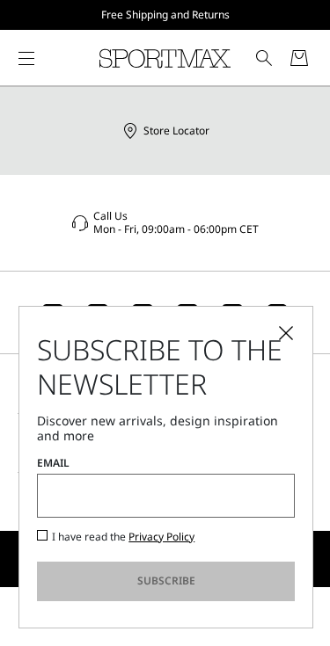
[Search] (264, 58)
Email (53, 463)
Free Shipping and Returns (165, 14)
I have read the (123, 537)
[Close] (286, 333)
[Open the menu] (26, 58)
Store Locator (176, 130)
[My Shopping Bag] (299, 58)
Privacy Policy (161, 536)
